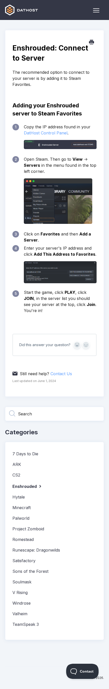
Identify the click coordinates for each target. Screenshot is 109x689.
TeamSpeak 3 (25, 624)
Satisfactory (23, 560)
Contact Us (61, 373)
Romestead (23, 539)
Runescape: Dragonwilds (36, 550)
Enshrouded (25, 486)
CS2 (16, 475)
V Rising (20, 592)
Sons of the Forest (30, 571)
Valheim (19, 613)
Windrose (21, 603)
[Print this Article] (91, 42)
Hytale (18, 497)
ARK (16, 464)
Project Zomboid (28, 528)
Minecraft (21, 507)
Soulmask (21, 581)
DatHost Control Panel (45, 132)
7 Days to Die (25, 453)
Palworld (20, 518)
